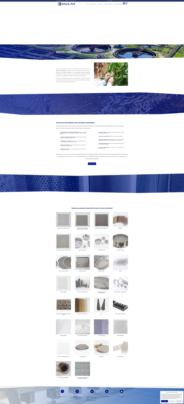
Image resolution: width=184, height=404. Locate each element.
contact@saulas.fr (67, 0)
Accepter (164, 401)
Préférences (179, 401)
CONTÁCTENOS (92, 163)
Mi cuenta (109, 0)
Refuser (172, 401)
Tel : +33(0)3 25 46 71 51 (60, 0)
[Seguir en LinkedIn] (121, 391)
